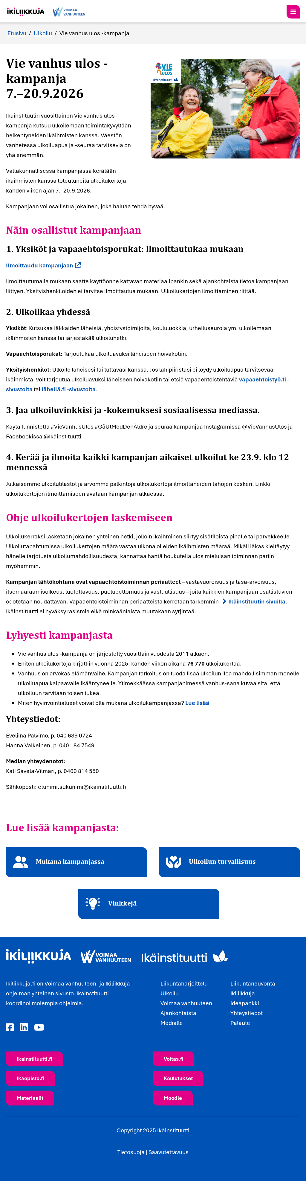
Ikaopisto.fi (30, 1078)
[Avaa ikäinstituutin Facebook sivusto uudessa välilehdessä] (10, 1027)
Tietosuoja (131, 1152)
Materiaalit (30, 1097)
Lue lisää (197, 703)
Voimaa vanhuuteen (186, 1003)
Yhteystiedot (246, 1013)
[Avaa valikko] (293, 12)
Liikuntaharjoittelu (184, 983)
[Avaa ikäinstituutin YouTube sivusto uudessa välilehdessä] (39, 1027)
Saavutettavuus (169, 1152)
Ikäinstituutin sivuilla (256, 601)
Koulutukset (178, 1078)
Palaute (240, 1023)
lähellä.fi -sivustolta (69, 389)
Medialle (171, 1023)
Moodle (173, 1097)
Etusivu (16, 33)
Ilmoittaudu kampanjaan (39, 265)
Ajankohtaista (178, 1013)
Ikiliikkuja (242, 993)
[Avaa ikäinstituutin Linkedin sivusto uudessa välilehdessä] (24, 1027)
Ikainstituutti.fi (34, 1058)
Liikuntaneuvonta (252, 983)
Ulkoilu (43, 33)
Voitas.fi (173, 1058)
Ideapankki (244, 1003)
